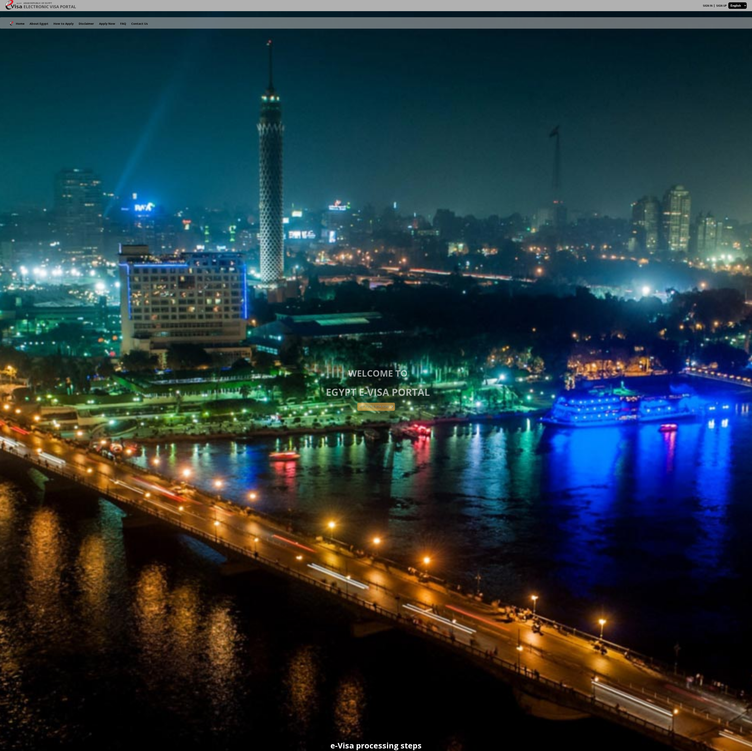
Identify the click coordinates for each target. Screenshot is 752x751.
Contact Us (139, 23)
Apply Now (107, 23)
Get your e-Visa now (375, 406)
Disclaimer (86, 23)
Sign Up (722, 5)
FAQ (123, 23)
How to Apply (63, 23)
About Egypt (39, 23)
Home (20, 23)
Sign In (708, 5)
